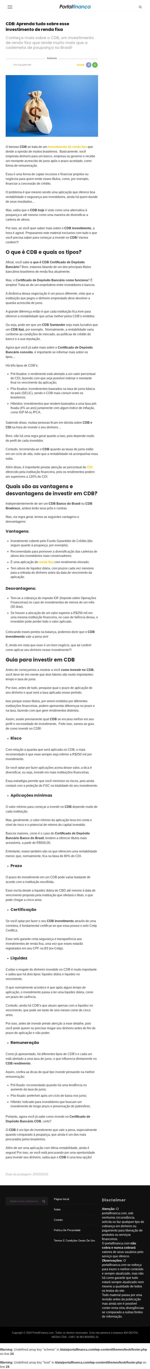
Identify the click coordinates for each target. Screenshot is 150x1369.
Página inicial (61, 1199)
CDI (89, 467)
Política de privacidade (67, 1230)
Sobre (57, 1209)
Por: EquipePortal (22, 64)
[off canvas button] (10, 7)
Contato (58, 1219)
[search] (140, 7)
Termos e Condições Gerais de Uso (74, 1240)
